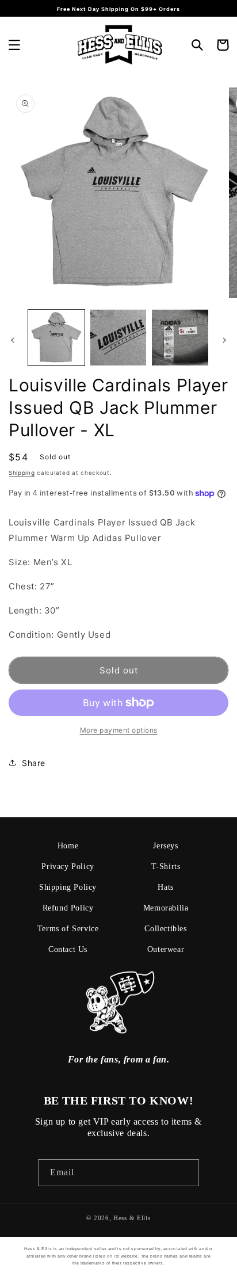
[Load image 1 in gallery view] (56, 338)
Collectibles (165, 928)
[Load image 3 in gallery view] (180, 338)
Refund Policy (68, 908)
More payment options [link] (119, 730)
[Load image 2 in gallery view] (118, 338)
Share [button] (33, 763)
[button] (14, 45)
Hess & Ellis (131, 1217)
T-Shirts (166, 866)
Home (68, 845)
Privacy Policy (67, 866)
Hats (165, 887)
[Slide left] (12, 340)
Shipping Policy (68, 887)
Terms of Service (68, 928)
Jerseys (165, 845)
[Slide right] (224, 340)
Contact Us (67, 949)
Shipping (22, 472)
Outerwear (165, 949)
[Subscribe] (185, 1172)
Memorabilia (166, 908)
